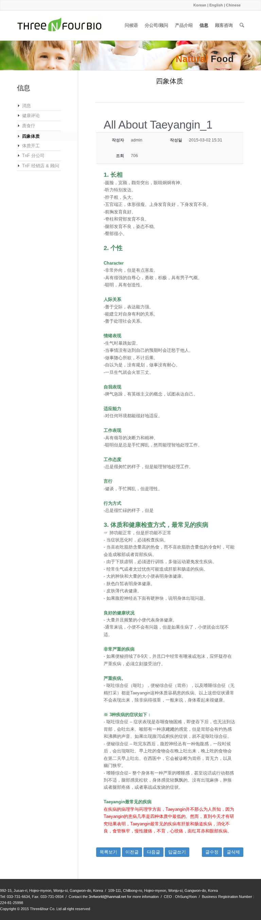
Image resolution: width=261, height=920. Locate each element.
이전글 (132, 852)
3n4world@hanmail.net (107, 897)
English (216, 5)
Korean (199, 5)
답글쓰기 (177, 852)
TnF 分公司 (33, 155)
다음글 (153, 852)
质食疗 (28, 125)
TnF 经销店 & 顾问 (40, 165)
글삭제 (233, 852)
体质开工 (31, 145)
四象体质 (31, 136)
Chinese (233, 5)
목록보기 (108, 852)
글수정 (212, 852)
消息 (26, 105)
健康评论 (31, 115)
